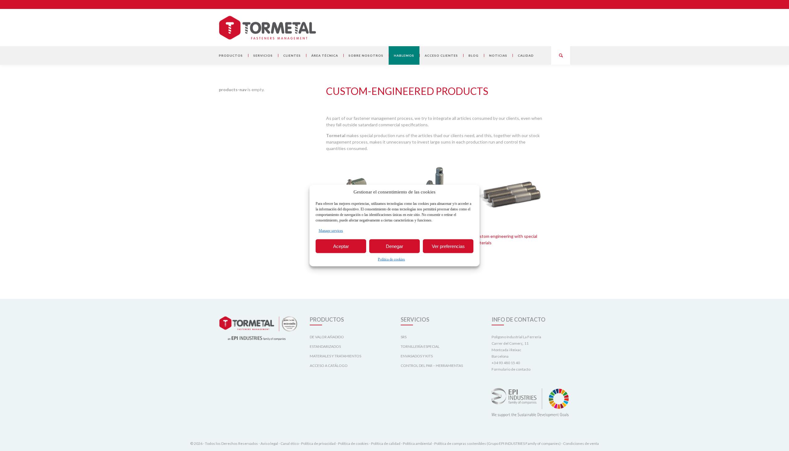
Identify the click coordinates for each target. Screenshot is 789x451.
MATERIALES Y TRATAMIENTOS (335, 356)
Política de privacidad (318, 443)
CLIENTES (292, 55)
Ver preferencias (448, 246)
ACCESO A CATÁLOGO (329, 365)
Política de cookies (391, 259)
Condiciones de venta (581, 443)
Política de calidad (385, 443)
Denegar (394, 246)
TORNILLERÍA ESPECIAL (420, 346)
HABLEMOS (404, 55)
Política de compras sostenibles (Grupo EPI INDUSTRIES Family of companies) (497, 443)
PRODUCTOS (231, 55)
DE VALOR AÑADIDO (327, 337)
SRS (404, 337)
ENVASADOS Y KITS (417, 356)
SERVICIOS (263, 55)
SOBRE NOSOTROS (366, 55)
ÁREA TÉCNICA (324, 55)
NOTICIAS (498, 55)
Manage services (331, 231)
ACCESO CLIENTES (441, 55)
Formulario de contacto (511, 369)
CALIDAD (526, 55)
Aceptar (341, 246)
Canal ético (289, 443)
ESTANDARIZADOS (325, 346)
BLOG (473, 55)
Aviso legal (269, 443)
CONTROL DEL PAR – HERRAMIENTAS (432, 365)
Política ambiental (417, 443)
